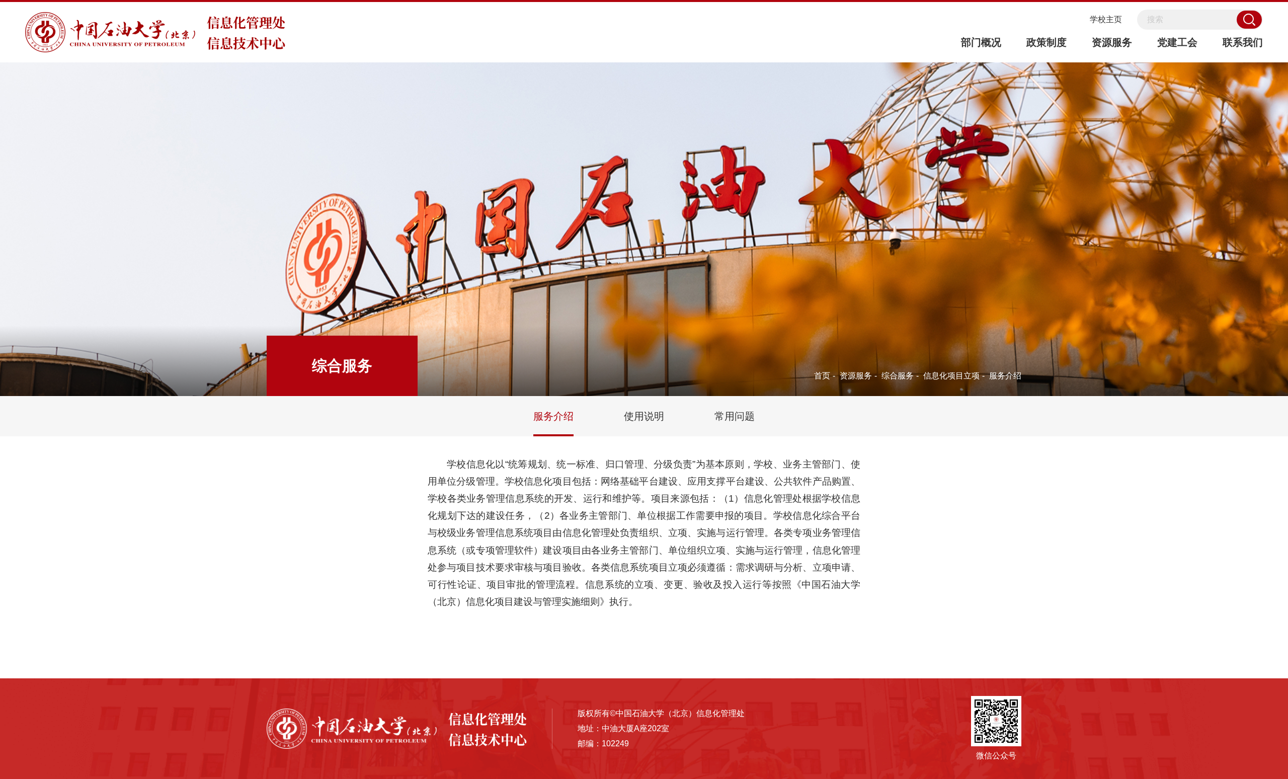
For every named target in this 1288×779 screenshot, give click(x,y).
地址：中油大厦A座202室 (623, 728)
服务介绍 (1005, 375)
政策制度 (1046, 42)
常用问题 (734, 416)
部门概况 (981, 42)
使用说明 (644, 416)
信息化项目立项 (951, 375)
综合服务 (897, 375)
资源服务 (1112, 42)
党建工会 (1177, 42)
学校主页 (1106, 19)
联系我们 (1243, 42)
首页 (822, 375)
